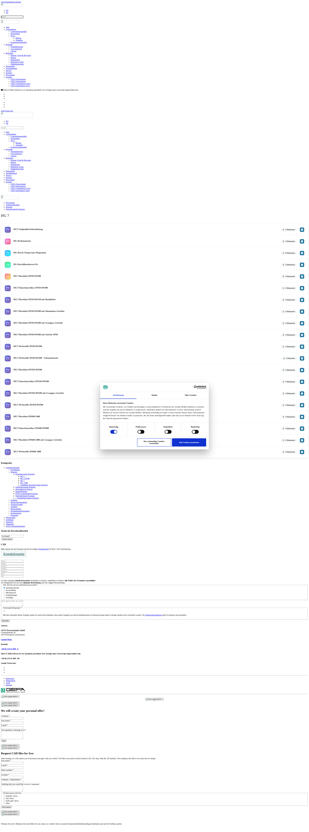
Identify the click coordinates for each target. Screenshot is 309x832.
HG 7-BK (24, 483)
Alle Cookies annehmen (189, 442)
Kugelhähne (15, 470)
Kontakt (9, 77)
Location (5, 775)
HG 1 (22, 476)
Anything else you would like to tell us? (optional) (20, 784)
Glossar (13, 51)
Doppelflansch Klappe (24, 489)
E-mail (4, 725)
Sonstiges (9, 522)
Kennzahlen (15, 34)
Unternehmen (11, 29)
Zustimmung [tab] (118, 395)
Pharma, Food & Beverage (21, 55)
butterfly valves (12, 796)
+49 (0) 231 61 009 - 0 (9, 649)
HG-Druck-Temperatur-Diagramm (30, 252)
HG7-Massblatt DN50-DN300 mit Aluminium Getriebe (39, 311)
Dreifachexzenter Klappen (25, 487)
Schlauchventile (17, 505)
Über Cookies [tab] (191, 395)
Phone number (7, 770)
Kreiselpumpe (16, 513)
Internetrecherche (12, 588)
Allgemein (10, 524)
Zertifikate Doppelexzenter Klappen (34, 485)
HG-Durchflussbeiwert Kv (26, 264)
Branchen (9, 53)
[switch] (140, 432)
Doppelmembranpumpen (20, 511)
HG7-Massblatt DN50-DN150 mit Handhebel (34, 299)
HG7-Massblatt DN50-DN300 (27, 276)
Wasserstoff (10, 66)
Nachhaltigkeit (11, 68)
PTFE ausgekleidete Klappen (26, 494)
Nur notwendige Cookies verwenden (154, 442)
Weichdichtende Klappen (25, 496)
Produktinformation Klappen (28, 498)
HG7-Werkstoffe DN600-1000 (27, 451)
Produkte (9, 45)
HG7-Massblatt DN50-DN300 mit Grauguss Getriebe (38, 323)
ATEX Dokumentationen (15, 526)
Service (8, 71)
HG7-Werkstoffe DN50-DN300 (28, 346)
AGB (8, 683)
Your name (6, 721)
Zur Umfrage (6, 828)
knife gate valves (12, 801)
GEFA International (18, 81)
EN (7, 10)
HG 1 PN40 (25, 478)
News (13, 36)
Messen (18, 38)
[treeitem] (13, 468)
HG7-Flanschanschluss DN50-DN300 (31, 288)
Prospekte (14, 515)
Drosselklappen (21, 491)
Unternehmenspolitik (19, 32)
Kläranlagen (15, 60)
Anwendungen (16, 49)
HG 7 (22, 481)
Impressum (10, 678)
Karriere (9, 73)
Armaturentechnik (13, 468)
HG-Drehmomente (22, 241)
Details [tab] (155, 395)
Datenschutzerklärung (153, 615)
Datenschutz (10, 681)
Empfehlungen (11, 595)
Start (7, 27)
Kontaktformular (14, 554)
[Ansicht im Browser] (302, 230)
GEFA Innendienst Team (20, 86)
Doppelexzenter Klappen (25, 474)
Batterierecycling (17, 62)
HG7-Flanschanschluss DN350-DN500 (31, 381)
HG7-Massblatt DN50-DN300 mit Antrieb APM (36, 334)
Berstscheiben (16, 509)
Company (5, 716)
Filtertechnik (10, 518)
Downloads (10, 75)
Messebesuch (11, 593)
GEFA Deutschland (18, 79)
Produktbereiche (17, 47)
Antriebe (14, 507)
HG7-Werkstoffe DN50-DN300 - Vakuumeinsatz (36, 358)
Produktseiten (44, 549)
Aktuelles (19, 40)
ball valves (10, 798)
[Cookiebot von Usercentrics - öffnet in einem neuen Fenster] (195, 387)
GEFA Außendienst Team (20, 84)
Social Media (11, 590)
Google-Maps (6, 640)
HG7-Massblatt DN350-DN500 (28, 369)
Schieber (14, 500)
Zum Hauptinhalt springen (11, 2)
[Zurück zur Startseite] (11, 6)
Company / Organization (11, 779)
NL (7, 13)
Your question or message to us (13, 730)
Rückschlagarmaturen (19, 502)
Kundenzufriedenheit (19, 42)
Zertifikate (10, 520)
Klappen (14, 472)
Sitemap (9, 685)
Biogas (13, 58)
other (8, 803)
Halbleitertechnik (17, 64)
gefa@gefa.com (7, 111)
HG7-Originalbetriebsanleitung (28, 229)
